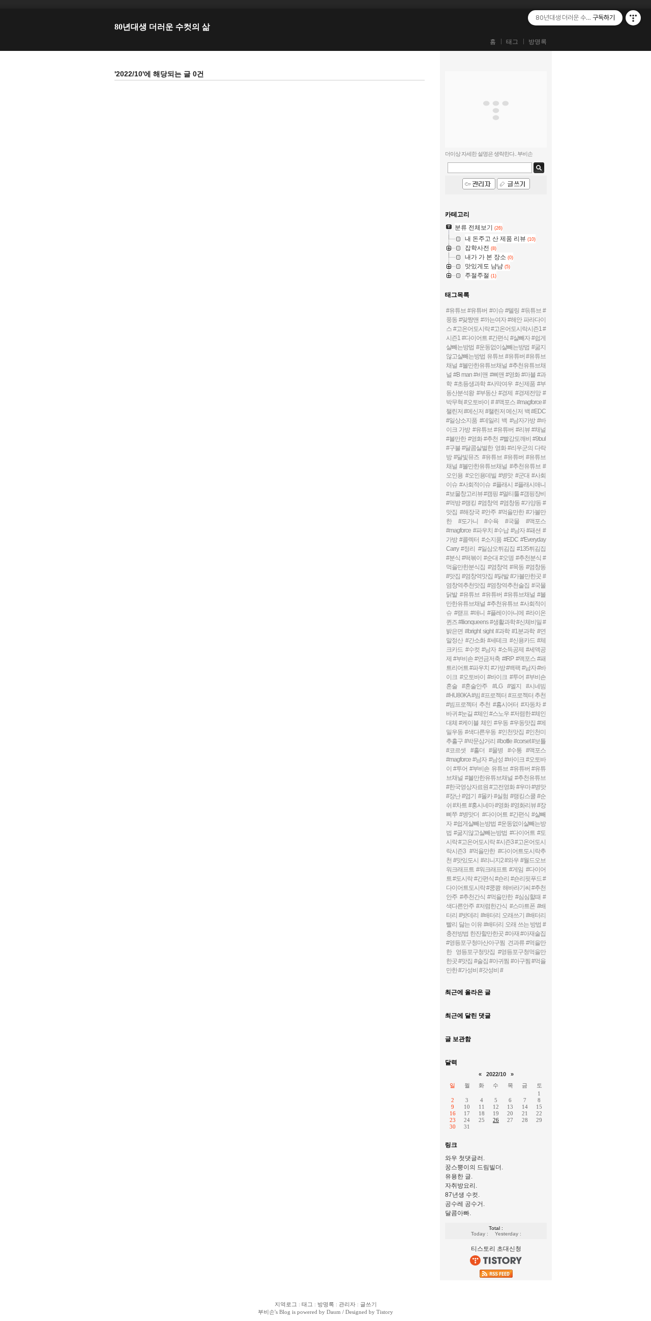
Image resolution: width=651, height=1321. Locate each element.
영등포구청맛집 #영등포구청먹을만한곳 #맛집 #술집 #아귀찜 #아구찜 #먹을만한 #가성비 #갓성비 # (496, 961)
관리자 (347, 1304)
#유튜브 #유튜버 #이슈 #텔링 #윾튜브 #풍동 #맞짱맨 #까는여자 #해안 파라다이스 (496, 319)
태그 (512, 41)
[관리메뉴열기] (633, 17)
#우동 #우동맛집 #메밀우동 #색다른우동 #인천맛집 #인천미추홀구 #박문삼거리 (496, 732)
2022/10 (496, 1074)
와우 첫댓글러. (465, 1158)
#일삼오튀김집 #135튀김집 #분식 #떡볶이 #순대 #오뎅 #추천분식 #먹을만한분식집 (496, 558)
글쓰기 (368, 1304)
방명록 (537, 41)
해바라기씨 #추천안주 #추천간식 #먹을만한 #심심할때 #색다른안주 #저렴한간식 (496, 897)
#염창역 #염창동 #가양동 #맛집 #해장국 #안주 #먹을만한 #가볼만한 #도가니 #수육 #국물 (496, 512)
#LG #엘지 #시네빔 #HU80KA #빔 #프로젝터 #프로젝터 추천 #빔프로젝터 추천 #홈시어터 (496, 695)
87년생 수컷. (462, 1194)
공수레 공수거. (465, 1203)
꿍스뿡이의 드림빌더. (474, 1167)
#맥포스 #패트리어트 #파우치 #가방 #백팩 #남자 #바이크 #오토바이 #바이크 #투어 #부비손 (496, 668)
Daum (334, 1312)
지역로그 (286, 1304)
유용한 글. (458, 1176)
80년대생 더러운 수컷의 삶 (162, 26)
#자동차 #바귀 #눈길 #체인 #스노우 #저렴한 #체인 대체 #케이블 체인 (496, 713)
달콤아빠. (458, 1213)
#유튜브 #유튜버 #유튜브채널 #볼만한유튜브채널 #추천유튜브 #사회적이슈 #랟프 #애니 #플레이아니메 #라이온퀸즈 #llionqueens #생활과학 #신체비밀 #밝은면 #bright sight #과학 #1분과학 (496, 613)
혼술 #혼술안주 (466, 686)
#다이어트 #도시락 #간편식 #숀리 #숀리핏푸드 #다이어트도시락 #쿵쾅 (496, 878)
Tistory (384, 1312)
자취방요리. (461, 1185)
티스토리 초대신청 (496, 1248)
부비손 (266, 1312)
